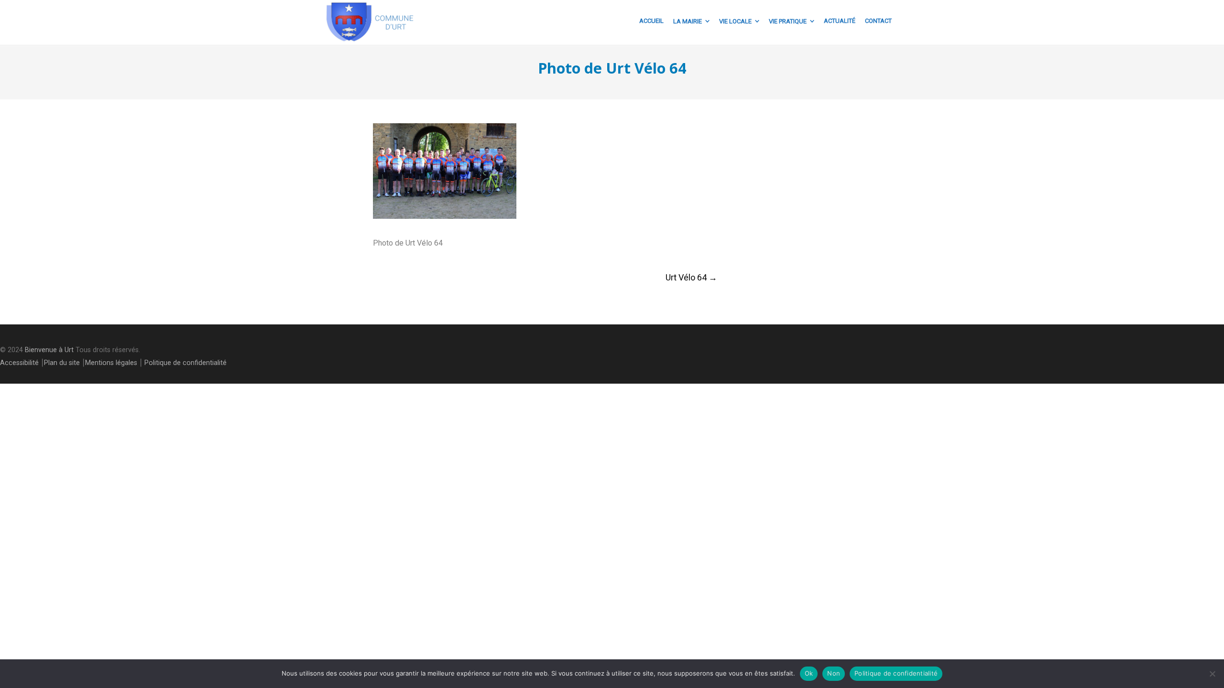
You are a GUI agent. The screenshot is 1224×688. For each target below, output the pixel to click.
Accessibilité (19, 363)
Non (833, 673)
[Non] (1212, 673)
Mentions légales (111, 363)
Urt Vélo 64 (691, 277)
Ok (809, 673)
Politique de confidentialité (185, 363)
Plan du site (62, 363)
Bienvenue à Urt (49, 350)
